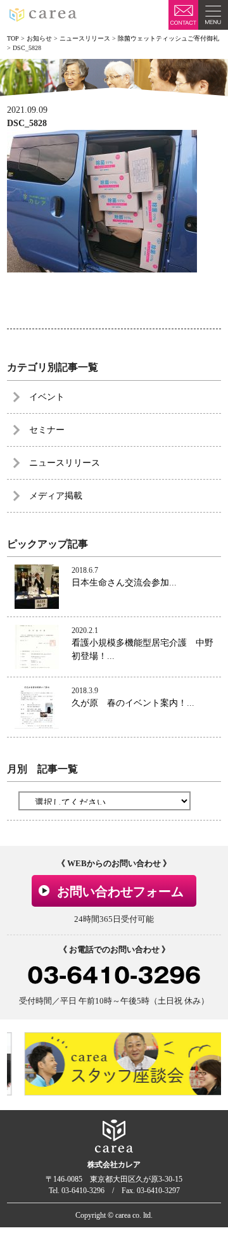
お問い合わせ (183, 15)
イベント (47, 397)
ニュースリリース (64, 463)
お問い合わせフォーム (120, 891)
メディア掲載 (55, 496)
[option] (118, 1063)
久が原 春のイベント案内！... (133, 703)
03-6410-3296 (114, 975)
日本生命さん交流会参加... (124, 582)
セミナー (47, 430)
